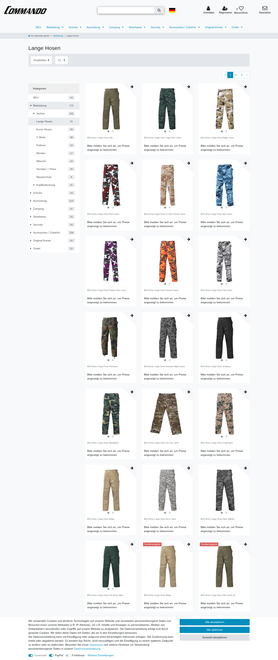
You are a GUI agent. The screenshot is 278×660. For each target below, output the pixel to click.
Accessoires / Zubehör (183, 27)
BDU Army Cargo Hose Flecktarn (102, 366)
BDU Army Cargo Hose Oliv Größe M (218, 595)
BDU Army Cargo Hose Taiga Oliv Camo (162, 137)
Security (156, 27)
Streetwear (136, 27)
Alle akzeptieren (214, 622)
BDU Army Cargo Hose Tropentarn (217, 443)
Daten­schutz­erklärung (87, 648)
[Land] (172, 10)
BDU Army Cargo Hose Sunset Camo (161, 290)
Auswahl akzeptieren (214, 637)
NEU (38, 27)
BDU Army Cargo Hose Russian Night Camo (164, 366)
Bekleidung (54, 27)
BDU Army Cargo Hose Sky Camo (216, 214)
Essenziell (40, 655)
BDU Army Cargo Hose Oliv (100, 137)
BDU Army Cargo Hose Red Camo (103, 214)
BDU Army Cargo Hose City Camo (216, 290)
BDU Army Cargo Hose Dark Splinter (218, 519)
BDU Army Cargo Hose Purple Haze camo (106, 290)
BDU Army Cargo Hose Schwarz (216, 366)
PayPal (59, 655)
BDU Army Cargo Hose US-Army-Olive (105, 595)
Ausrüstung (94, 27)
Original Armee (214, 27)
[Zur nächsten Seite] (247, 75)
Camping (115, 27)
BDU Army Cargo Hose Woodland (102, 443)
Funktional (78, 655)
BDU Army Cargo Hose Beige (100, 519)
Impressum (96, 644)
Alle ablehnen (215, 629)
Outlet (236, 27)
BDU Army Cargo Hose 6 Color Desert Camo (164, 214)
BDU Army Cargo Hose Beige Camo (217, 137)
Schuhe (73, 27)
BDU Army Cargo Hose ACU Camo (160, 519)
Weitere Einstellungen (101, 655)
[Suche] (159, 10)
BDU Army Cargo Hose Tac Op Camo (161, 443)
